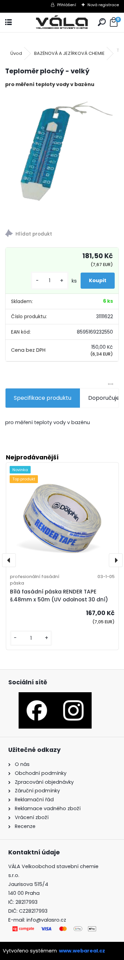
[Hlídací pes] (62, 234)
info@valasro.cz (46, 919)
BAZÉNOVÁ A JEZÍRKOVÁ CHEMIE (69, 53)
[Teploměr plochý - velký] (62, 149)
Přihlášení (66, 5)
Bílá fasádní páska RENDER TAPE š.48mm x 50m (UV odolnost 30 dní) (59, 595)
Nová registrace (103, 5)
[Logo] (62, 22)
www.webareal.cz (82, 950)
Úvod (16, 53)
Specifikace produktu (42, 398)
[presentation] (9, 560)
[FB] (37, 696)
